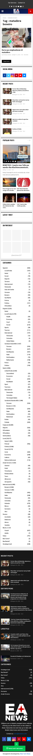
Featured (5, 425)
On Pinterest (8, 225)
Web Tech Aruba (25, 754)
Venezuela (8, 287)
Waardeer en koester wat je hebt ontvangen (20, 101)
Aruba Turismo (7, 463)
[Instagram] (14, 739)
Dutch (4, 368)
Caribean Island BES (11, 343)
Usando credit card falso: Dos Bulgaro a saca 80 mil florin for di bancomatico (20, 636)
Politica (7, 446)
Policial (7, 444)
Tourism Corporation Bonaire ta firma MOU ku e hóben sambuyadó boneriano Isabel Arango (21, 621)
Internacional (15, 29)
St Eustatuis (6, 430)
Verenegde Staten (11, 398)
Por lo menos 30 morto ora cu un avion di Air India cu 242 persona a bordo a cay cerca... (21, 647)
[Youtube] (24, 739)
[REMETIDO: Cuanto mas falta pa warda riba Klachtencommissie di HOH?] (16, 154)
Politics (7, 365)
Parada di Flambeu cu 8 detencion (21, 656)
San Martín (8, 297)
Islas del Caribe (9, 289)
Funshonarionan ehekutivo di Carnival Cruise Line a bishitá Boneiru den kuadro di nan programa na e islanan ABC (19, 596)
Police (6, 362)
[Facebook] (4, 739)
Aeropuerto (8, 482)
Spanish (5, 268)
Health (8, 316)
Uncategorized (7, 544)
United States (10, 341)
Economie (9, 376)
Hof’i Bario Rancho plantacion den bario (23, 189)
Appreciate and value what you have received (20, 110)
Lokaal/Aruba (9, 371)
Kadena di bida (16, 129)
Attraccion (8, 479)
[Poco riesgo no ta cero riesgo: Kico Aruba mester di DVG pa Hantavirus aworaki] (9, 182)
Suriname (7, 509)
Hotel (6, 468)
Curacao (9, 346)
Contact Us (21, 3)
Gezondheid (10, 373)
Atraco (7, 522)
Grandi (7, 530)
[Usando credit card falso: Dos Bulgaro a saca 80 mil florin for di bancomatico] (5, 636)
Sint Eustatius (10, 357)
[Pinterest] (19, 739)
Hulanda (7, 503)
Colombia (9, 338)
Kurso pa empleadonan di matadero (12, 51)
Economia (8, 454)
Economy (9, 319)
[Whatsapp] (16, 744)
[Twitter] (9, 739)
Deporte (7, 279)
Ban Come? (6, 538)
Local (4, 438)
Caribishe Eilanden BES (12, 400)
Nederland (9, 417)
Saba (7, 354)
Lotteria (7, 457)
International (8, 333)
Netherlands (10, 360)
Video (4, 536)
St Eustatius (8, 306)
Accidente (8, 517)
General (7, 465)
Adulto (7, 533)
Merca (6, 506)
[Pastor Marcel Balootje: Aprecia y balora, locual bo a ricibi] (7, 91)
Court (8, 322)
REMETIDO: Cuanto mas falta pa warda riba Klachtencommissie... (16, 166)
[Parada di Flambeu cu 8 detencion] (5, 658)
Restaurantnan (9, 473)
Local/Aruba (8, 270)
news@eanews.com (20, 734)
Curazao (7, 292)
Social (9, 29)
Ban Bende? (6, 541)
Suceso (5, 514)
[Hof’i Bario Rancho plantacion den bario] (23, 182)
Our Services (12, 3)
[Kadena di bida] (7, 131)
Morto (4, 528)
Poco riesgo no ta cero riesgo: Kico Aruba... (9, 189)
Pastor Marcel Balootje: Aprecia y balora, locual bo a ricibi (20, 90)
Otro (6, 511)
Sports (7, 327)
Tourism (7, 330)
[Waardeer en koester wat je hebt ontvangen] (7, 102)
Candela (7, 525)
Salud (6, 273)
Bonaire (5, 29)
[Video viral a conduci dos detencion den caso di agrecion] (9, 197)
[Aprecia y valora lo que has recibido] (7, 121)
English (5, 308)
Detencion (8, 519)
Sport (6, 384)
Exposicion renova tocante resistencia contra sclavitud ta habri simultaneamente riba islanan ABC (21, 609)
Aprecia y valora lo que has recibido (20, 120)
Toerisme (7, 387)
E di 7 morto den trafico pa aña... (22, 205)
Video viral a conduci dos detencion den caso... (9, 206)
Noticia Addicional (10, 460)
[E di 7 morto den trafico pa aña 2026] (23, 197)
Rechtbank (9, 381)
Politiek (7, 422)
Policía (7, 300)
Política (7, 303)
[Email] (29, 739)
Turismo (7, 281)
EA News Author (7, 54)
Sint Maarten (10, 352)
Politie (6, 419)
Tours (6, 476)
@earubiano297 (16, 255)
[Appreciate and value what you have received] (7, 112)
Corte (6, 452)
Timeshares (8, 471)
